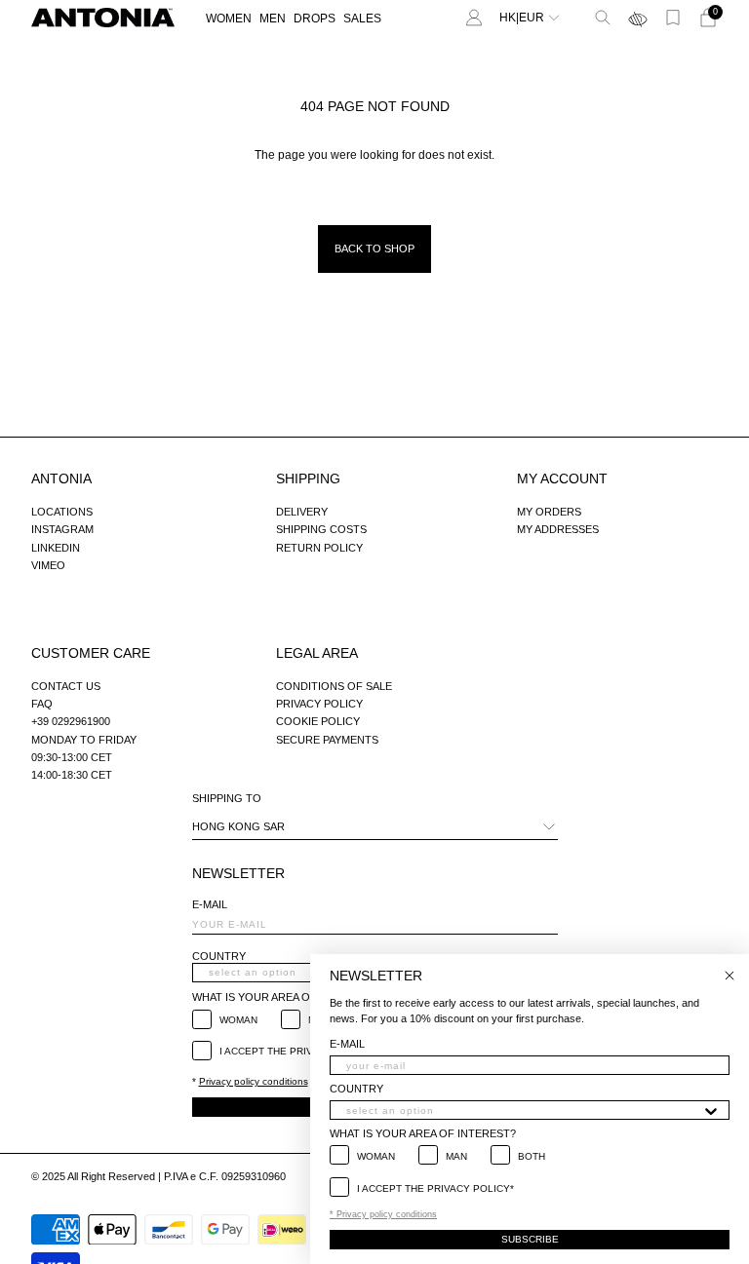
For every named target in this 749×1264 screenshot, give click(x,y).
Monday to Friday (84, 740)
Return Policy (319, 548)
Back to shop (374, 248)
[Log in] (474, 17)
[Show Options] (711, 1110)
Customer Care (90, 653)
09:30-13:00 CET (71, 757)
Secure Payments (327, 740)
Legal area (317, 653)
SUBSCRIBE (530, 1239)
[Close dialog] (729, 975)
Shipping (308, 478)
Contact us (65, 686)
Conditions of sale (334, 686)
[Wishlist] (673, 17)
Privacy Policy (319, 703)
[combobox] (523, 1110)
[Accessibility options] (638, 17)
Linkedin (55, 548)
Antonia (61, 478)
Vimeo (48, 565)
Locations (62, 511)
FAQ (42, 703)
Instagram (62, 529)
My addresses (558, 529)
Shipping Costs (321, 529)
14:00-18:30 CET (71, 775)
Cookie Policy (318, 721)
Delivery (302, 511)
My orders (549, 511)
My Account (562, 478)
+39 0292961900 (70, 721)
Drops (314, 18)
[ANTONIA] (103, 17)
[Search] (602, 17)
